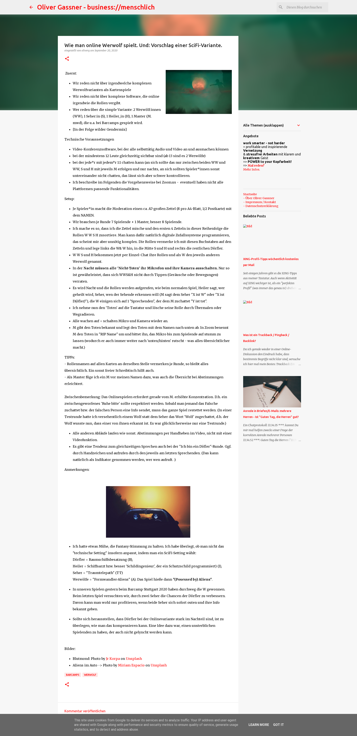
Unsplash (134, 659)
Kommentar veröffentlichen (85, 711)
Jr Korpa (113, 659)
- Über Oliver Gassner (258, 198)
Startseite (250, 194)
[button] (66, 59)
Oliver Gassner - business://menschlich (96, 7)
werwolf (90, 674)
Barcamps (72, 674)
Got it (278, 725)
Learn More (259, 725)
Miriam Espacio (131, 665)
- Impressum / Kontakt (259, 202)
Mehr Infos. (251, 169)
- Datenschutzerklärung (260, 206)
